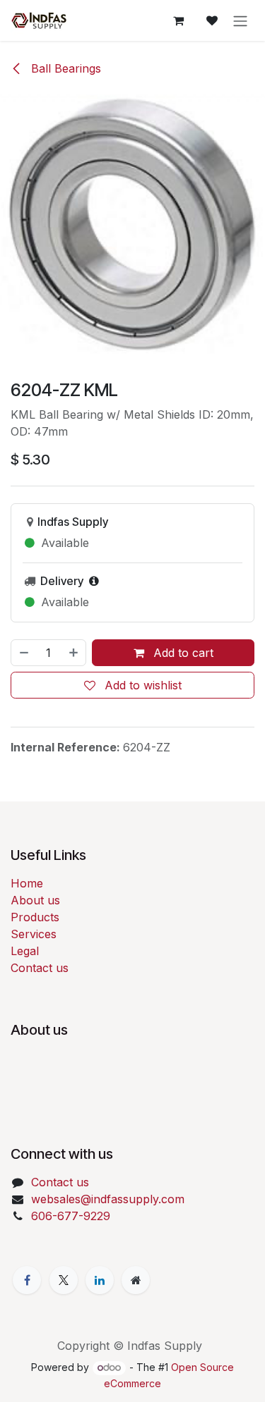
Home (27, 883)
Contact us (40, 968)
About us (35, 900)
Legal (25, 951)
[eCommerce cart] (178, 20)
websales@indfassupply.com (107, 1199)
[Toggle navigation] (240, 20)
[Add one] (74, 652)
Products (35, 917)
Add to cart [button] (181, 653)
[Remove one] (23, 652)
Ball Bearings (64, 68)
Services (34, 934)
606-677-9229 (70, 1216)
